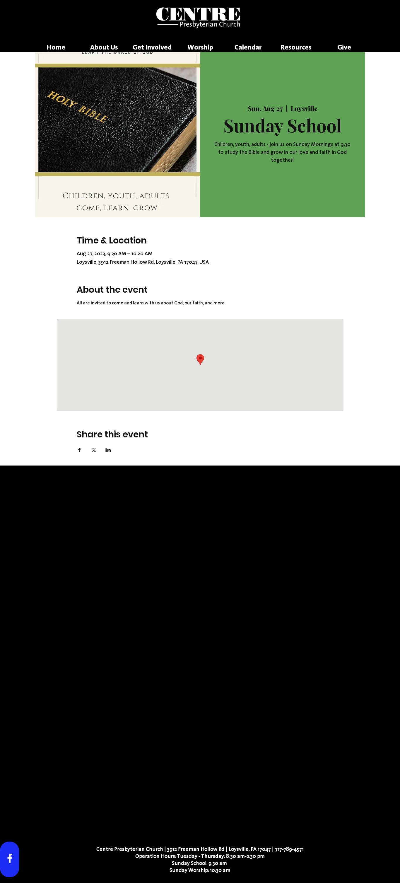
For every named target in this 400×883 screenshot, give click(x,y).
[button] (104, 47)
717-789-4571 (289, 849)
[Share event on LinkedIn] (108, 450)
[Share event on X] (94, 450)
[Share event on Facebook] (79, 450)
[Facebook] (10, 858)
